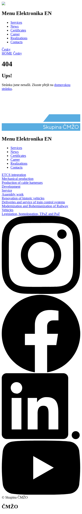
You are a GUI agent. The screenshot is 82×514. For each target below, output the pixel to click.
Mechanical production (17, 179)
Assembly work (13, 194)
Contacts (16, 42)
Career (15, 34)
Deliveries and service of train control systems (33, 202)
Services (16, 22)
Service (7, 190)
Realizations (18, 38)
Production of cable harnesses (22, 182)
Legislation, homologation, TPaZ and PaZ (31, 214)
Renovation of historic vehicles (23, 198)
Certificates (18, 30)
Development (11, 186)
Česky (6, 49)
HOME (7, 53)
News (14, 26)
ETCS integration (14, 175)
